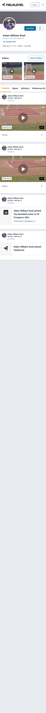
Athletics (25, 88)
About (15, 88)
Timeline (5, 88)
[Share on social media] (40, 28)
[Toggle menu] (43, 4)
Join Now (30, 28)
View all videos (36, 58)
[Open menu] (42, 135)
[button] (42, 135)
